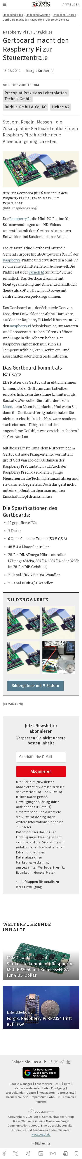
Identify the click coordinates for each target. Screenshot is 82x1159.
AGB (59, 1084)
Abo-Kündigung (55, 1088)
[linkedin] (41, 1154)
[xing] (29, 1153)
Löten (7, 407)
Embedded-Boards (64, 14)
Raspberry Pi (20, 219)
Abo (52, 1097)
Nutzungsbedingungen (38, 817)
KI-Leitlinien (66, 1097)
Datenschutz (66, 1093)
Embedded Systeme (38, 14)
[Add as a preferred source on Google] (41, 1073)
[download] (65, 1153)
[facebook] (5, 1153)
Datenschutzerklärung (33, 832)
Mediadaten (47, 1093)
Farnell (34, 272)
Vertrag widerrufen (28, 1088)
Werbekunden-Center (21, 1093)
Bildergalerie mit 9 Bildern (35, 685)
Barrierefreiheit (17, 1097)
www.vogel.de (41, 1134)
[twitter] (16, 1154)
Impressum (39, 1097)
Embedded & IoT (13, 14)
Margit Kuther (37, 70)
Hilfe (67, 1084)
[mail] (54, 1153)
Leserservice (44, 1084)
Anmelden (71, 4)
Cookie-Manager (21, 1084)
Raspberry (11, 260)
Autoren (41, 1102)
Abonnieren (41, 771)
